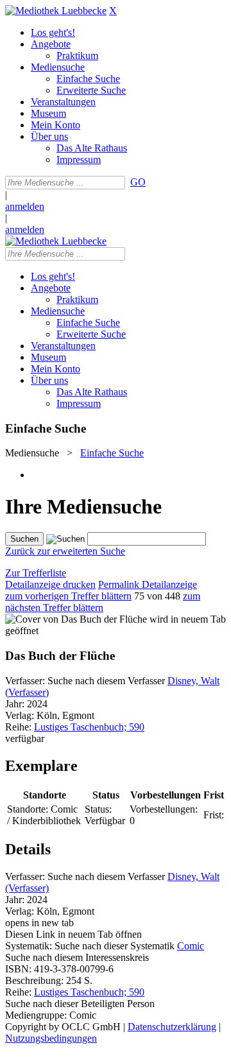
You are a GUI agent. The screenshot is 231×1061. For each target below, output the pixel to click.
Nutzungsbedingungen (51, 1038)
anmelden (24, 206)
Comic (190, 945)
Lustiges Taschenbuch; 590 (89, 726)
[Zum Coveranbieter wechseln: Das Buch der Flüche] (76, 619)
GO (138, 182)
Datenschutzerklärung (172, 1026)
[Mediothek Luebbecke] (56, 10)
